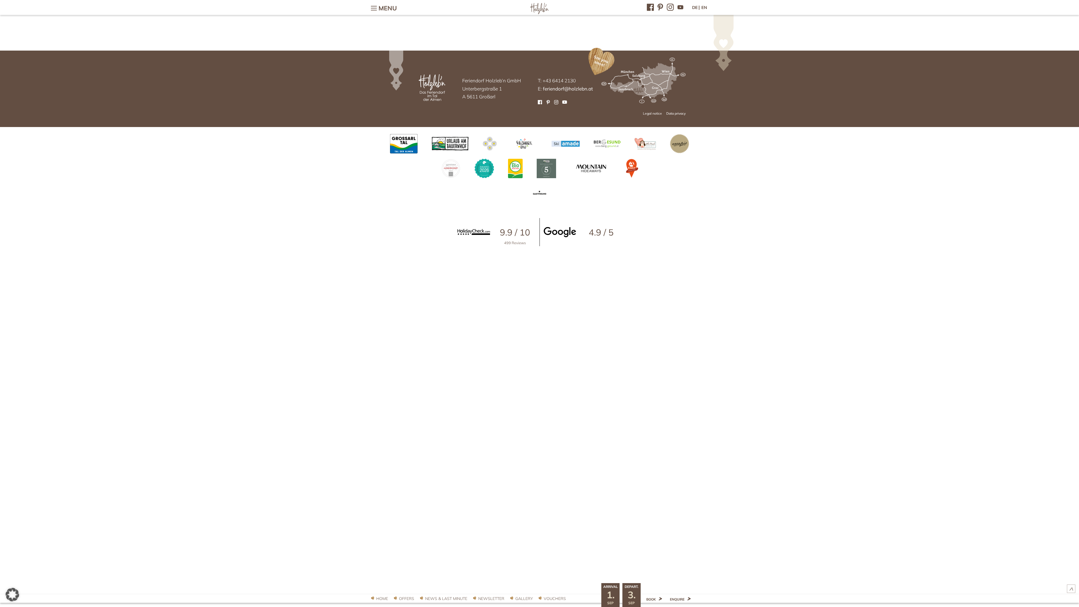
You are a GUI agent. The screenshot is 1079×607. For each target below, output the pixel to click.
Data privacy (676, 113)
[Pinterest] (660, 7)
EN (704, 7)
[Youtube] (680, 7)
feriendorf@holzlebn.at (568, 89)
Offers (406, 598)
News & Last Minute (446, 598)
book (651, 599)
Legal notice (652, 113)
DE (695, 7)
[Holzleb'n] (539, 13)
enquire (677, 599)
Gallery (524, 598)
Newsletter (491, 598)
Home (382, 598)
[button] (12, 594)
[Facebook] (650, 7)
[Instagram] (670, 7)
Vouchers (555, 598)
